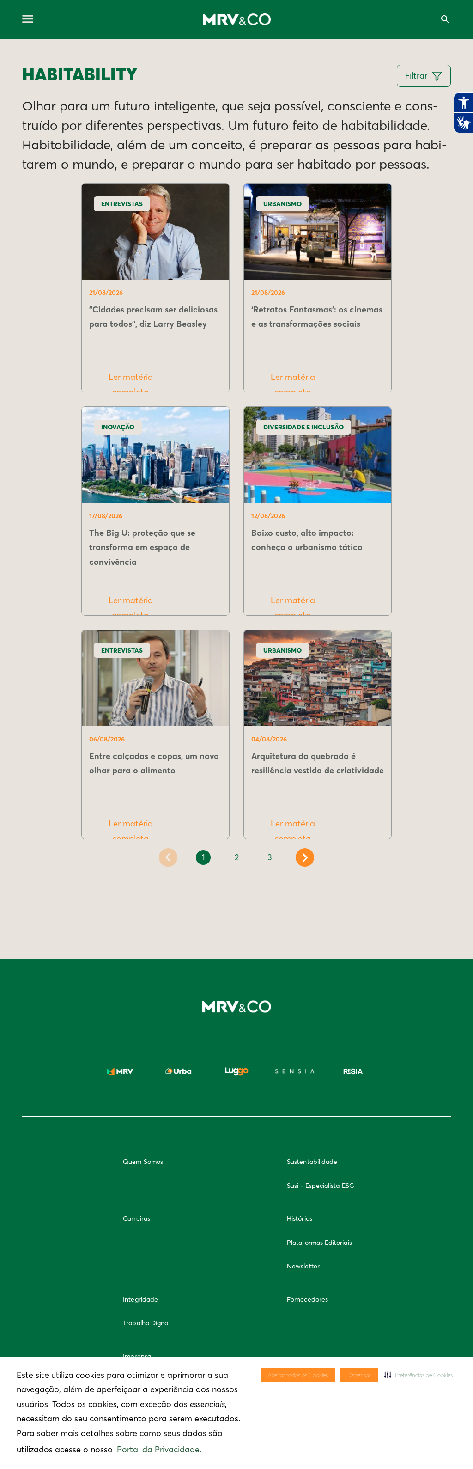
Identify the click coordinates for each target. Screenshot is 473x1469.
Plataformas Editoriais (319, 1242)
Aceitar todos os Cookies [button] (298, 1374)
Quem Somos (143, 1161)
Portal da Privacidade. (159, 1449)
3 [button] (269, 857)
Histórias (299, 1218)
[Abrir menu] (27, 19)
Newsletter (303, 1266)
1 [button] (203, 857)
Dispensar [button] (359, 1374)
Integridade (140, 1299)
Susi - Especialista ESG (320, 1185)
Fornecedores (307, 1299)
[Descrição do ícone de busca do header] (445, 19)
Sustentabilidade (312, 1161)
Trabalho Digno (145, 1323)
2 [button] (237, 857)
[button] (418, 1375)
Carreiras (136, 1218)
